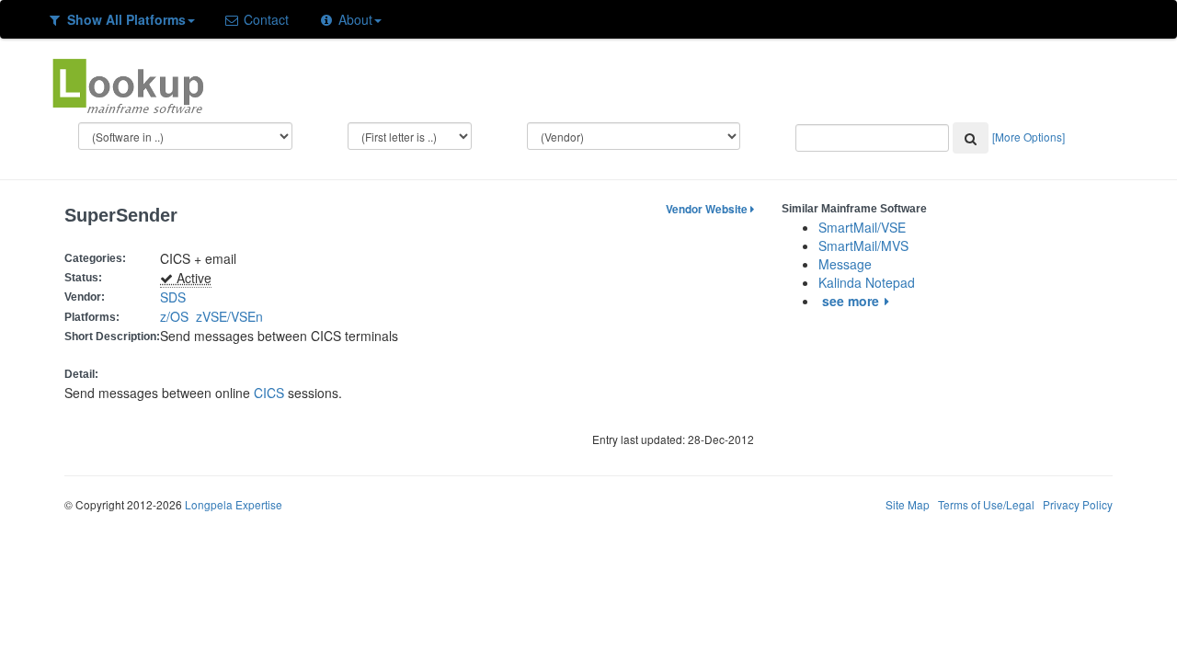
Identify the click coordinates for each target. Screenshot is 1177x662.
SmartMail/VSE (862, 227)
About (353, 19)
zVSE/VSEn (233, 316)
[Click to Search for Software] (970, 138)
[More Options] (1028, 136)
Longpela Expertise (233, 504)
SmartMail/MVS (863, 245)
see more (850, 300)
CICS (269, 392)
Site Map (908, 504)
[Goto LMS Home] (128, 83)
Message (845, 264)
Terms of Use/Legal (986, 504)
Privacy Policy (1078, 504)
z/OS (178, 316)
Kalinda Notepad (866, 282)
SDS (173, 297)
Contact (264, 19)
